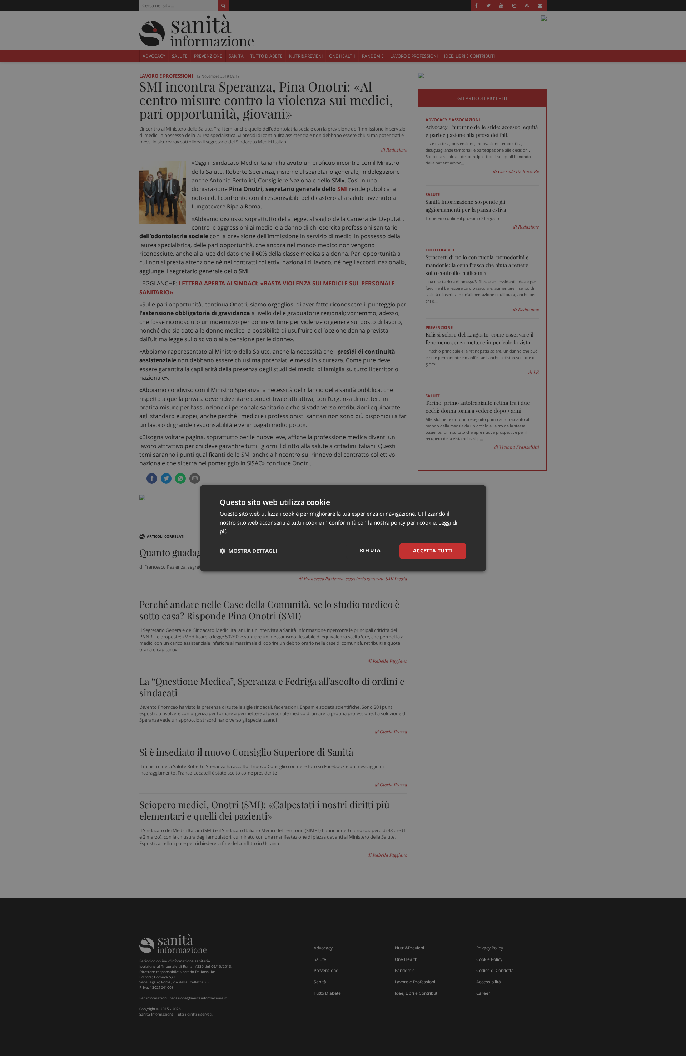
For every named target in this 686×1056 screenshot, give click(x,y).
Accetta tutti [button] (433, 550)
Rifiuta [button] (370, 550)
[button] (248, 551)
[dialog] (343, 528)
